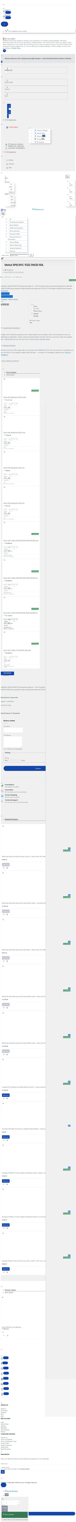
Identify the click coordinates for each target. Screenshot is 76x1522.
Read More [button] (4, 291)
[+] (18, 1502)
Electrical (12, 251)
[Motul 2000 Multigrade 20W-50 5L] (21, 493)
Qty (3, 1499)
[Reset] (4, 24)
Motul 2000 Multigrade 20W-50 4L (14, 468)
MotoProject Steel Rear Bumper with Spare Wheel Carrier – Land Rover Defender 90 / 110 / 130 (29, 903)
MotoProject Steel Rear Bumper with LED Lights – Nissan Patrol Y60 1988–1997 (25, 950)
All (10, 219)
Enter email (4, 1464)
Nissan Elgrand (14, 225)
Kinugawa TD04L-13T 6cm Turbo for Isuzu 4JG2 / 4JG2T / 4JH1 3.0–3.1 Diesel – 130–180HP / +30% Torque (33, 1261)
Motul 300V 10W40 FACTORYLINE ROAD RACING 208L (21, 540)
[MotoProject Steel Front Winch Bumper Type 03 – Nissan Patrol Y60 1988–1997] (36, 837)
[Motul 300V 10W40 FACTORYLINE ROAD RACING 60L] (21, 603)
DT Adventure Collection (17, 222)
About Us (4, 1405)
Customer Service (8, 1434)
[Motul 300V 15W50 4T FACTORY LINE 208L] (21, 638)
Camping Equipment (15, 248)
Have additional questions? (10, 361)
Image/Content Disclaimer (11, 328)
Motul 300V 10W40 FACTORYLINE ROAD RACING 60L (21, 613)
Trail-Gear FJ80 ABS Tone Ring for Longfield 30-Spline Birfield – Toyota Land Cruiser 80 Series (29, 1129)
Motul (40, 311)
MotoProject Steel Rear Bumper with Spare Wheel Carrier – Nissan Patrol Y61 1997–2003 (28, 996)
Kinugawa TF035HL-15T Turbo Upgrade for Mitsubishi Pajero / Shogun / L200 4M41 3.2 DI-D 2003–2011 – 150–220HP (36, 1173)
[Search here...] (3, 213)
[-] (3, 1502)
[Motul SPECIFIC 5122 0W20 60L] (9, 1312)
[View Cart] (3, 258)
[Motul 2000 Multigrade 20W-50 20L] (21, 422)
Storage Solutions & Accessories (14, 238)
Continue (38, 768)
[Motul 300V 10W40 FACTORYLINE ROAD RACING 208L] (21, 528)
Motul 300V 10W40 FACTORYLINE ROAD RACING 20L (21, 578)
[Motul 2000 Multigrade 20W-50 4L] (21, 458)
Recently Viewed (10, 1290)
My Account (5, 1418)
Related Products (11, 819)
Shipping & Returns (9, 345)
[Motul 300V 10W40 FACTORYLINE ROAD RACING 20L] (21, 566)
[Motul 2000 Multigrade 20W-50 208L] (21, 385)
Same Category (11, 372)
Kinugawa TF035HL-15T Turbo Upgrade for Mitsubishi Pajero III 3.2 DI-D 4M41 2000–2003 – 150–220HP (32, 1217)
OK (4, 50)
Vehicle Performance (16, 245)
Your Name (6, 726)
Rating (7, 758)
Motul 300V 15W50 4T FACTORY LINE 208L (17, 650)
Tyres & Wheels (14, 242)
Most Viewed (9, 1292)
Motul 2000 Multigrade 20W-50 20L (14, 432)
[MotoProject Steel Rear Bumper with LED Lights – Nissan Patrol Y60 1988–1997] (36, 931)
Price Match (5, 293)
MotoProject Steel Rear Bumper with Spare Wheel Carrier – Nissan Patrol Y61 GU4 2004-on (28, 1043)
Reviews (6, 675)
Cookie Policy (16, 48)
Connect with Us (7, 296)
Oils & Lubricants (15, 231)
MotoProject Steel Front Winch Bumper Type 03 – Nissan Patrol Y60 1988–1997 (25, 856)
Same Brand (10, 375)
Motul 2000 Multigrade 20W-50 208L (15, 397)
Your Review (7, 735)
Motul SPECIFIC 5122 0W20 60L (14, 272)
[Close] (1, 62)
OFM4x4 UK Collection (16, 228)
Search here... (6, 255)
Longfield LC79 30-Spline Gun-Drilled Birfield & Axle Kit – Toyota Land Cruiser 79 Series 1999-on (30, 1087)
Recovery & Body (15, 234)
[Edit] (3, 4)
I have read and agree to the (16, 1469)
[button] (72, 183)
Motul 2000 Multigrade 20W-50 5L (14, 503)
